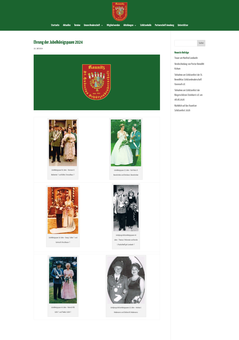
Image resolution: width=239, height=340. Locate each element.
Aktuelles (67, 25)
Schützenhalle (145, 25)
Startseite (55, 25)
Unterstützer (183, 25)
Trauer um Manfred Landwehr (186, 58)
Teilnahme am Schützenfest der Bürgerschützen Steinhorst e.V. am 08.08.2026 (188, 95)
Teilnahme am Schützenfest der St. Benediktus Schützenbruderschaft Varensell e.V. (188, 80)
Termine (77, 25)
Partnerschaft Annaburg (164, 25)
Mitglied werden (113, 25)
